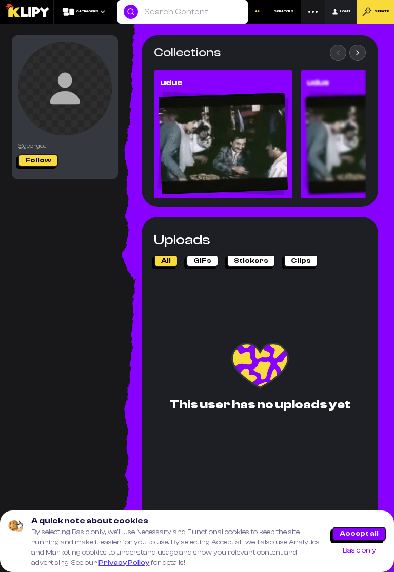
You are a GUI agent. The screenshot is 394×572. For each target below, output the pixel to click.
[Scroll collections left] (338, 53)
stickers (251, 261)
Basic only (359, 550)
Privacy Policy (123, 563)
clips (301, 261)
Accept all (359, 533)
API (257, 11)
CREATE (381, 11)
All (166, 261)
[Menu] (313, 12)
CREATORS (283, 11)
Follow (38, 160)
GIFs (202, 261)
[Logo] (27, 12)
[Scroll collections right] (357, 53)
